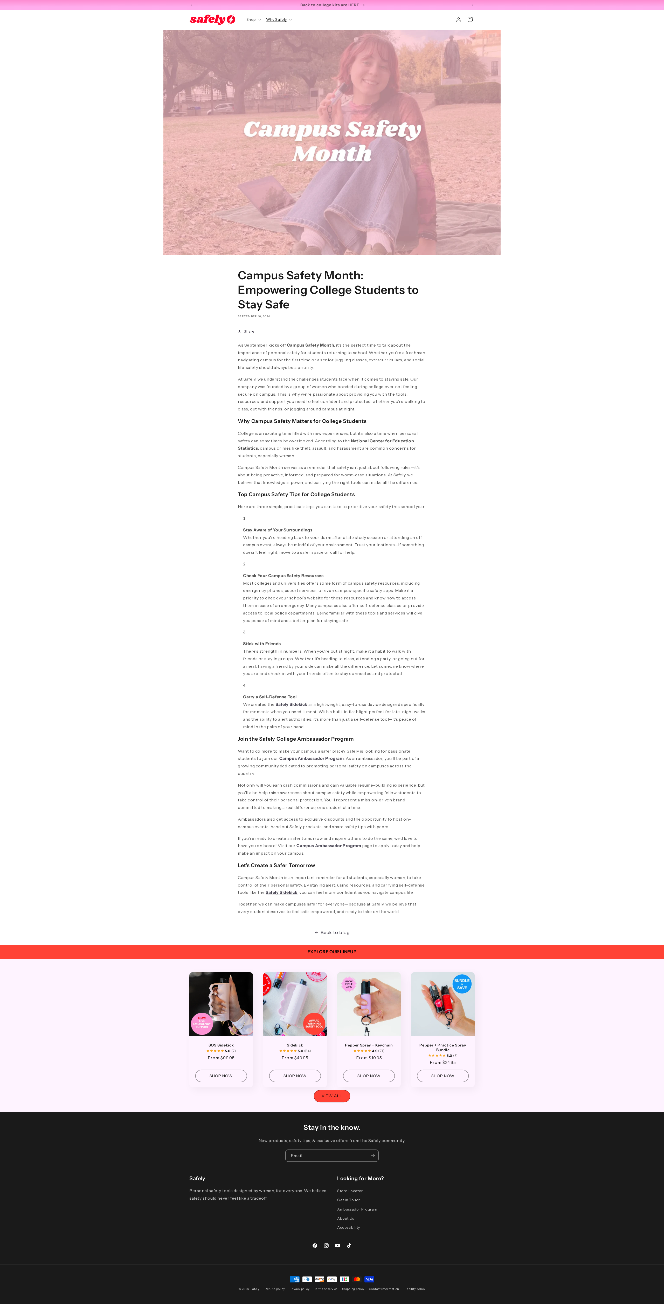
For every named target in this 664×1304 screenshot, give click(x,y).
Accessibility (348, 1227)
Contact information (384, 1289)
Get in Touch (349, 1200)
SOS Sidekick (221, 1045)
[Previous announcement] (191, 5)
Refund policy (275, 1289)
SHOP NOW (221, 1075)
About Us (345, 1218)
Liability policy (414, 1289)
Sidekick (295, 1045)
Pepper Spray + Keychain (369, 1045)
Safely (255, 1289)
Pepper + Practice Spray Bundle (442, 1047)
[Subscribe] (372, 1156)
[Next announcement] (473, 5)
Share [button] (249, 331)
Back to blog (335, 932)
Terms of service (325, 1289)
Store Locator (350, 1190)
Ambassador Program (357, 1209)
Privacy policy (299, 1289)
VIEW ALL (332, 1095)
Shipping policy (353, 1289)
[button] (253, 19)
